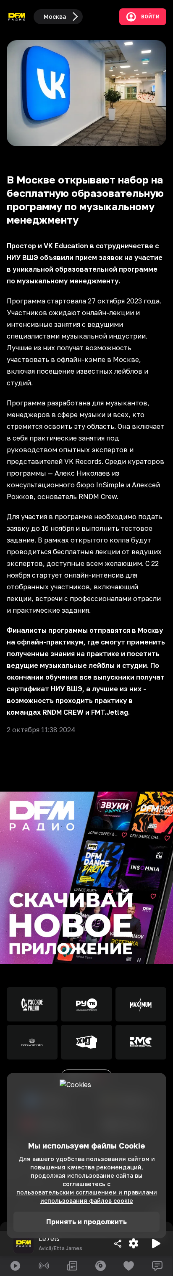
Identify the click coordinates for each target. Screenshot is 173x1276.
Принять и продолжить (86, 1221)
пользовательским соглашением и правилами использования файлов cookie (86, 1196)
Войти (150, 17)
